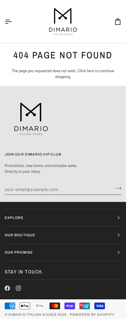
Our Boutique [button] (20, 235)
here (90, 70)
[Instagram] (18, 288)
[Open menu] (13, 21)
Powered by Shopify (92, 315)
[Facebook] (7, 288)
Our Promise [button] (19, 252)
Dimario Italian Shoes (32, 315)
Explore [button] (14, 218)
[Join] (116, 188)
